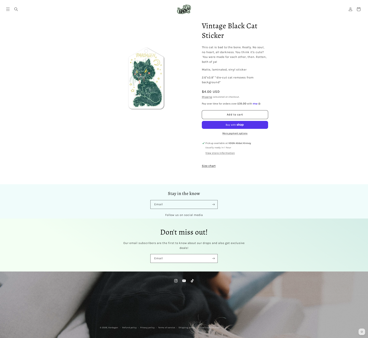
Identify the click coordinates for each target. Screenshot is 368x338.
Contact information (209, 327)
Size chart (209, 166)
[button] (8, 9)
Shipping (207, 97)
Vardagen (113, 327)
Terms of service (166, 327)
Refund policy (129, 327)
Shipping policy (187, 327)
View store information (220, 153)
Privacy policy (147, 327)
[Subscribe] (213, 204)
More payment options (235, 133)
